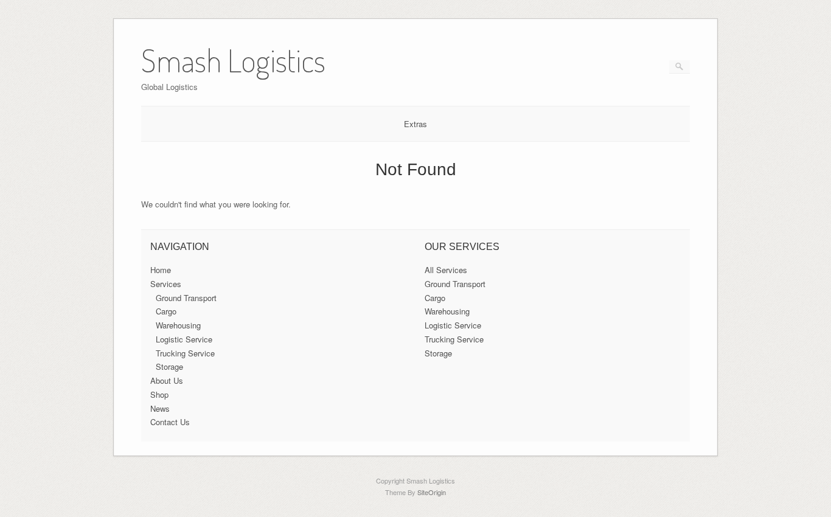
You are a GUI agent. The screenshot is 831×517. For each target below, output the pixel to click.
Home (160, 270)
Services (165, 284)
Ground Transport (186, 298)
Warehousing (178, 325)
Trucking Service (185, 353)
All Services (446, 270)
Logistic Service (184, 339)
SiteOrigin (431, 492)
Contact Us (170, 422)
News (160, 408)
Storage (169, 366)
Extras (415, 124)
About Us (166, 380)
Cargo (166, 311)
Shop (159, 394)
